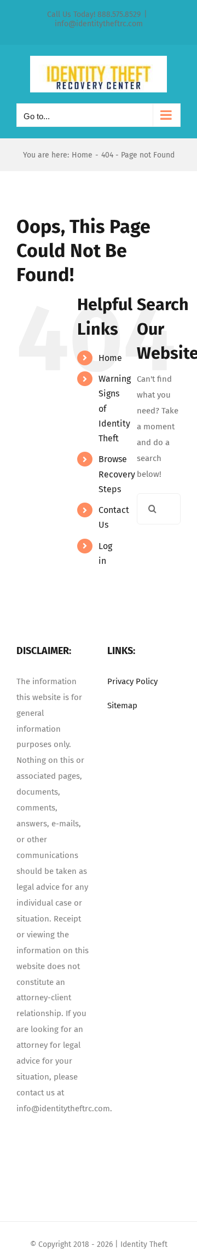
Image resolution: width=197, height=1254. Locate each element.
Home (110, 358)
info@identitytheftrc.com (99, 23)
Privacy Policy (132, 681)
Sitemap (122, 705)
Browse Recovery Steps (117, 474)
